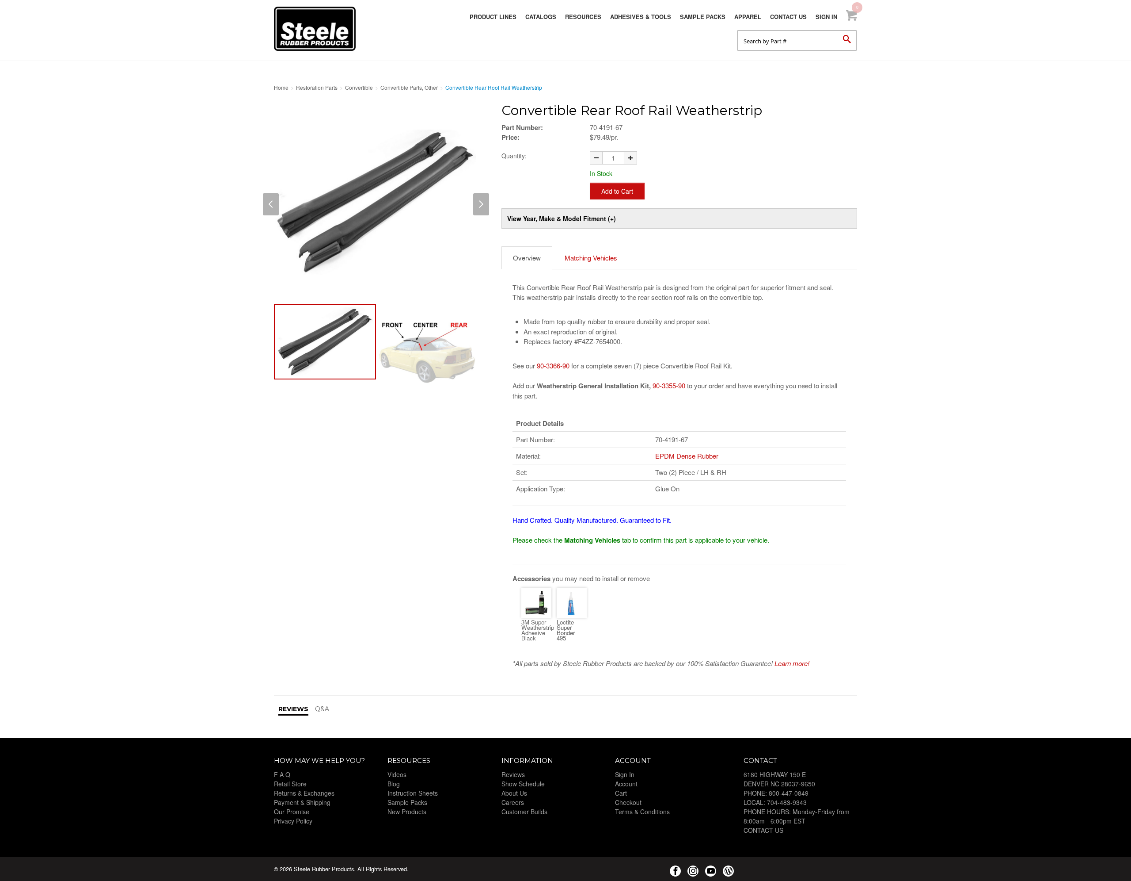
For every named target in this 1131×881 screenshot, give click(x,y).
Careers (512, 802)
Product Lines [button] (493, 16)
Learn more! (791, 663)
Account (626, 783)
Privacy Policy (293, 820)
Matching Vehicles (591, 257)
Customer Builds (524, 811)
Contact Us (788, 16)
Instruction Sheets (412, 793)
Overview (527, 257)
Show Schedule (523, 783)
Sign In (826, 16)
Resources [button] (583, 16)
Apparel (747, 16)
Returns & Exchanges (304, 793)
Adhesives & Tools (640, 16)
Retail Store (290, 783)
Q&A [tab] (322, 709)
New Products (406, 811)
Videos (396, 774)
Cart (621, 793)
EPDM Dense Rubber (686, 455)
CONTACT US (763, 830)
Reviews (513, 774)
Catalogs (540, 16)
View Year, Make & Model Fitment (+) (561, 218)
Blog (393, 783)
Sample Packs (702, 16)
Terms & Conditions (642, 811)
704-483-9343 (787, 802)
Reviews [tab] (293, 709)
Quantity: (514, 155)
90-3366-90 (553, 365)
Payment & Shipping (302, 802)
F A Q (282, 774)
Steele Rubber (318, 29)
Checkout (628, 802)
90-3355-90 (669, 385)
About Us (514, 793)
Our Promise (291, 811)
